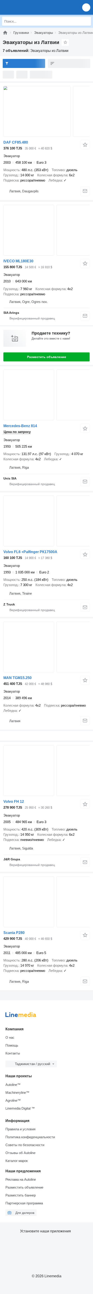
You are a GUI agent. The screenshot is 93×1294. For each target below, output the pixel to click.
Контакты (12, 1053)
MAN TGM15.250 (17, 678)
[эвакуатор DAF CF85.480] (46, 111)
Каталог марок (16, 1161)
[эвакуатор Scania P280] (46, 901)
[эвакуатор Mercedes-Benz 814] (46, 395)
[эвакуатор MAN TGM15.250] (46, 646)
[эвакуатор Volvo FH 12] (46, 770)
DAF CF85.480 (15, 142)
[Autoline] (5, 32)
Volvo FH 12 (13, 801)
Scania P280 (14, 933)
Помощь (11, 1045)
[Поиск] (86, 21)
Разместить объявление (46, 357)
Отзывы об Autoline (20, 1153)
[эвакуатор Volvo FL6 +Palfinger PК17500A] (46, 521)
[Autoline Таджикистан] (29, 7)
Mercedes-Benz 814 (20, 426)
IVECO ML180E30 (18, 261)
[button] (86, 7)
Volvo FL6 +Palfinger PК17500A (30, 552)
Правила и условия (20, 1129)
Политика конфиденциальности (30, 1137)
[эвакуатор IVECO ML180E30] (46, 230)
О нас (9, 1037)
